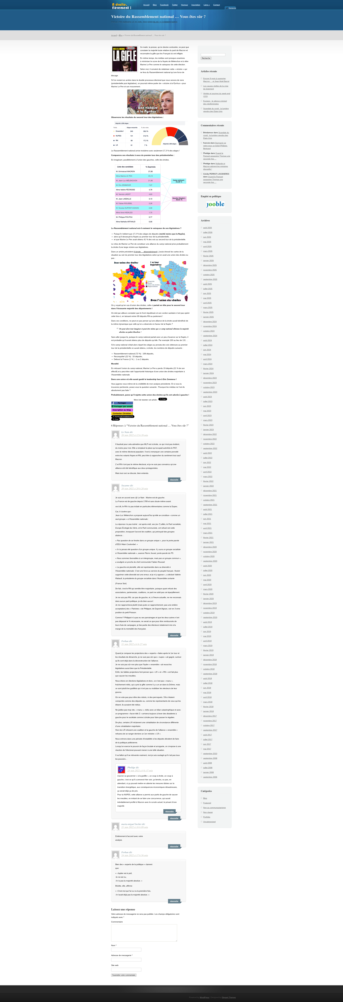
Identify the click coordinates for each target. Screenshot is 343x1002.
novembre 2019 (210, 608)
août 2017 (207, 735)
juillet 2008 (207, 768)
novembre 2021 (210, 495)
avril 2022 (207, 472)
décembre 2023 (210, 378)
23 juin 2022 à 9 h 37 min (140, 770)
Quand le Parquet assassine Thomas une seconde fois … (216, 156)
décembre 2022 (210, 434)
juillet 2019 (207, 627)
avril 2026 (207, 246)
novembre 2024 (210, 326)
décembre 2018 (210, 660)
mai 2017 (207, 749)
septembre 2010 (210, 753)
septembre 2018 (210, 674)
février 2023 (208, 425)
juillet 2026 (207, 232)
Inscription (195, 5)
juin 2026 (207, 237)
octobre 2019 (209, 613)
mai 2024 (207, 354)
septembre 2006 (210, 777)
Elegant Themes (229, 997)
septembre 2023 (210, 392)
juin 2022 (207, 462)
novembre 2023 (210, 383)
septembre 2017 (210, 730)
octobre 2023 (209, 387)
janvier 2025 (208, 317)
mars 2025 (207, 307)
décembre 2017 (210, 716)
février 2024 (208, 368)
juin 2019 (207, 631)
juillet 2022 (207, 458)
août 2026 (207, 228)
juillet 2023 (207, 401)
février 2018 (208, 707)
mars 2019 (207, 645)
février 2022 (208, 481)
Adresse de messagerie (122, 955)
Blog (155, 5)
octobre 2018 (209, 669)
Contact (216, 5)
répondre (174, 480)
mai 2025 (207, 298)
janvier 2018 (208, 711)
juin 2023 (207, 406)
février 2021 (208, 537)
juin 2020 (207, 575)
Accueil (146, 5)
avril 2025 (207, 303)
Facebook (164, 5)
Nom (113, 945)
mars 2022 (207, 476)
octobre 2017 (209, 725)
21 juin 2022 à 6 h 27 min (134, 644)
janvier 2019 (208, 655)
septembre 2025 (210, 279)
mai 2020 (207, 580)
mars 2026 (207, 251)
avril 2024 (207, 359)
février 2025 (208, 312)
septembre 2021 (210, 505)
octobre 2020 (209, 556)
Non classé (208, 812)
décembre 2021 (210, 491)
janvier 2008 (208, 772)
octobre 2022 (209, 444)
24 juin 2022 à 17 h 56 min (134, 855)
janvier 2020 (208, 599)
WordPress (204, 997)
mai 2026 (207, 242)
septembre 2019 (210, 617)
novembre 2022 (210, 439)
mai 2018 (207, 692)
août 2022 (207, 453)
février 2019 (208, 650)
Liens (207, 5)
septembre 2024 (210, 336)
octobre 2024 (209, 331)
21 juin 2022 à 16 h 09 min (134, 827)
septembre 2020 (210, 561)
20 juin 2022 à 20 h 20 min (134, 488)
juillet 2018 (207, 683)
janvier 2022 (208, 486)
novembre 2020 (210, 552)
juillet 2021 (207, 514)
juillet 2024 (207, 345)
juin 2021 (207, 519)
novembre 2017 (210, 721)
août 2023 (207, 397)
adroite (127, 22)
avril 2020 (207, 584)
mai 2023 (207, 411)
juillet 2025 (207, 289)
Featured (207, 803)
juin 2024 (207, 350)
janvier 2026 (208, 260)
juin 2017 (207, 744)
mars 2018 (207, 702)
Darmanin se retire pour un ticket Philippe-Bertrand (215, 146)
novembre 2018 (210, 664)
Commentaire (117, 922)
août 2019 (207, 622)
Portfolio (206, 817)
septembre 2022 (210, 448)
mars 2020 (207, 589)
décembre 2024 (210, 321)
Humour (184, 5)
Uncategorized (209, 822)
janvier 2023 (208, 429)
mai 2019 (207, 636)
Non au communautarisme (214, 808)
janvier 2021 (208, 542)
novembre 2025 (210, 270)
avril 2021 (207, 528)
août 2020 (207, 566)
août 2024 (207, 340)
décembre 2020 (210, 547)
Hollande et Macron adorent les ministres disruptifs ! (215, 166)
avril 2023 (207, 415)
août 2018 (207, 678)
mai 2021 (207, 523)
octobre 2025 (209, 275)
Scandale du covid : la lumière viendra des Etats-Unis (216, 135)
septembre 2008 (210, 758)
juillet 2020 (207, 570)
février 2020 (208, 594)
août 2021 (207, 509)
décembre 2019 (210, 603)
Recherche (232, 8)
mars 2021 (207, 533)
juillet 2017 (207, 739)
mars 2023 (207, 420)
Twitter (175, 5)
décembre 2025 (210, 265)
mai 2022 (207, 467)
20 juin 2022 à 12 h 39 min (134, 435)
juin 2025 (207, 293)
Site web (114, 965)
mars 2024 (207, 364)
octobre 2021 (209, 500)
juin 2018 (207, 688)
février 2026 (208, 256)
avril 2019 (207, 641)
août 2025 (207, 284)
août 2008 (207, 763)
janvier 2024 (208, 373)
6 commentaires (168, 22)
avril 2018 (207, 697)
